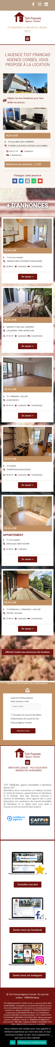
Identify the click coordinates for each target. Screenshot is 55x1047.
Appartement (13, 535)
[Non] (51, 1035)
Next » (26, 641)
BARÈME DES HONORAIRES (29, 770)
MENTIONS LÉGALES (18, 767)
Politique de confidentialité (32, 1042)
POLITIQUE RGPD (38, 767)
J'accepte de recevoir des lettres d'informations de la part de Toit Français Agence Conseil (26, 719)
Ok (12, 1042)
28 (19, 641)
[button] (27, 38)
